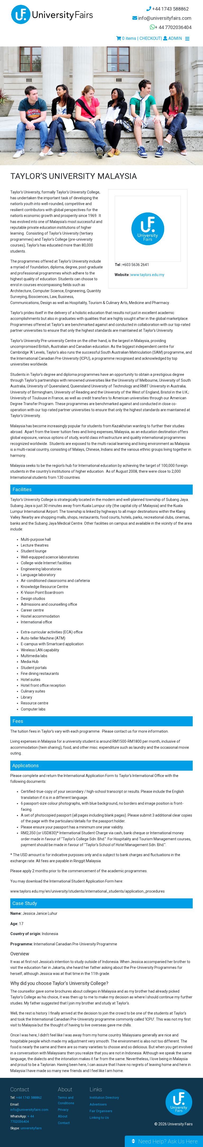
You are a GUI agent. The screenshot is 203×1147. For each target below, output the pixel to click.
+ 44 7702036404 (173, 27)
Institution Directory (104, 1097)
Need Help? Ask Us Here (167, 1141)
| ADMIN (171, 38)
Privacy (63, 1110)
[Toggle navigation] (187, 39)
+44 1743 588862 (170, 9)
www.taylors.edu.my (147, 275)
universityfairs (31, 1128)
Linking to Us (99, 1118)
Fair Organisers (101, 1111)
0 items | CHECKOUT (141, 38)
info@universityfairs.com (164, 18)
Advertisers (98, 1104)
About (62, 1116)
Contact (64, 1123)
